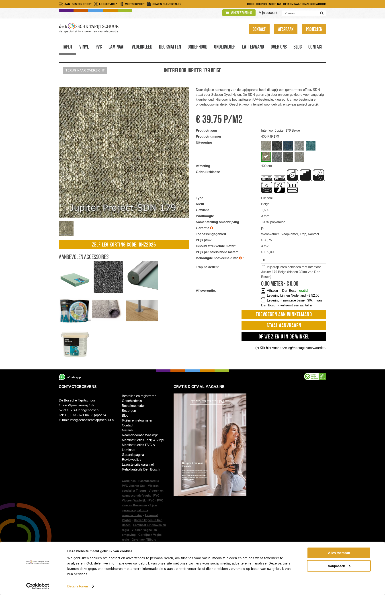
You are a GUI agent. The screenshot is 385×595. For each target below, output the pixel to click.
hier (268, 348)
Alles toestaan (339, 553)
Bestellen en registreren (139, 396)
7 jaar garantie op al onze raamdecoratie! (139, 510)
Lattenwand (253, 47)
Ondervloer (225, 47)
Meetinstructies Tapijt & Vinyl (143, 440)
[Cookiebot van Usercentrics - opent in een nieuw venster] (37, 586)
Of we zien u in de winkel (284, 337)
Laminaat (117, 47)
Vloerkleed (142, 47)
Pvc (99, 47)
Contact (259, 29)
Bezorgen (129, 410)
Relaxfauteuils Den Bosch (141, 469)
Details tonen (77, 586)
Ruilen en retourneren (137, 420)
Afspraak (285, 29)
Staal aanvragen (284, 325)
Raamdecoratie (148, 481)
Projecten (314, 29)
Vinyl (84, 47)
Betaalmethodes (133, 406)
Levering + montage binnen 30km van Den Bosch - (291, 302)
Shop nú (275, 4)
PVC (151, 500)
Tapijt (67, 47)
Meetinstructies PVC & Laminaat (138, 447)
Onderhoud (197, 47)
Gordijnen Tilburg (144, 539)
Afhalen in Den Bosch (287, 290)
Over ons (279, 47)
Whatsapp (74, 377)
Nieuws (127, 430)
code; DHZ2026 (257, 4)
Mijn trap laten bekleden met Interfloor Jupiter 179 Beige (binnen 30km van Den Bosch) (291, 272)
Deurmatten (170, 47)
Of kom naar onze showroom (304, 4)
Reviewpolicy (131, 459)
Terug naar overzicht (85, 70)
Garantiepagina (133, 454)
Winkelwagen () (241, 12)
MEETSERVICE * (135, 4)
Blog (297, 47)
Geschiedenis (132, 401)
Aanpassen (336, 566)
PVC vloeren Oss (133, 485)
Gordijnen (129, 481)
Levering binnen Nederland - (293, 295)
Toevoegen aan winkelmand (284, 314)
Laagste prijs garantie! (138, 464)
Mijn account (268, 12)
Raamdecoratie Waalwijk (140, 435)
